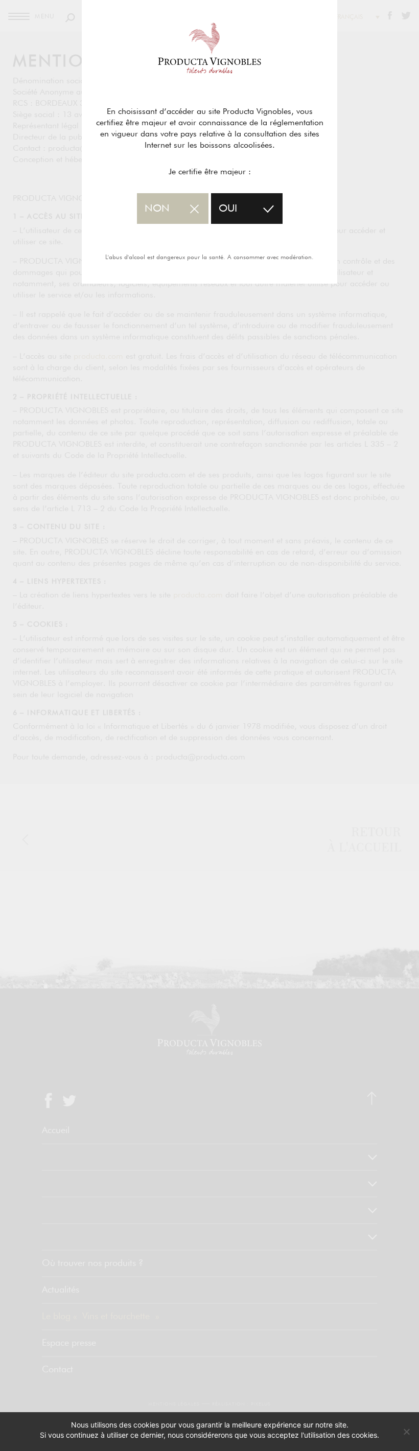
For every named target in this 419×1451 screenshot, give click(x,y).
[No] (406, 1431)
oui (228, 208)
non (157, 208)
